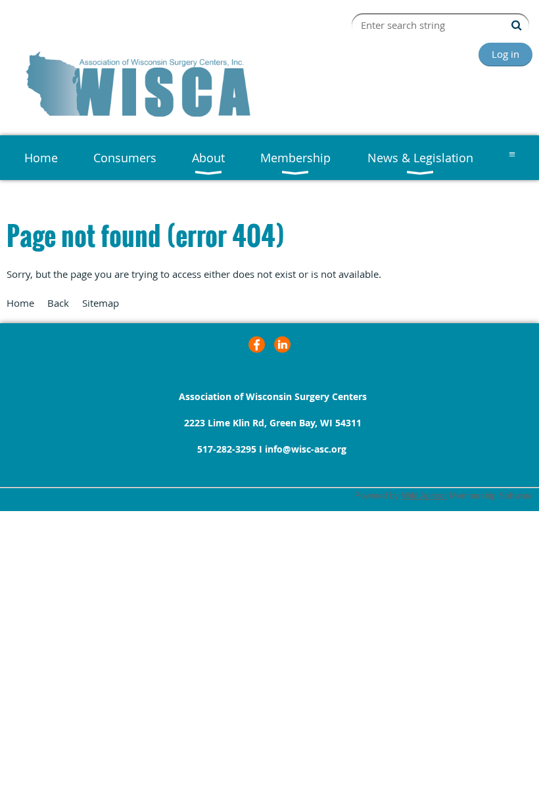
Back (58, 302)
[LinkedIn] (282, 344)
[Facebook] (256, 344)
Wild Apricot (424, 496)
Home (20, 302)
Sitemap (100, 302)
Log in (505, 53)
